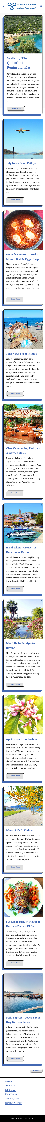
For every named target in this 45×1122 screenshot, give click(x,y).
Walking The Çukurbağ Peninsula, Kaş (19, 62)
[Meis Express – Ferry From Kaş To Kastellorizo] (23, 993)
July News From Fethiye (21, 163)
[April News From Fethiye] (23, 714)
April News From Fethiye (21, 739)
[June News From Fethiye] (23, 329)
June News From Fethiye (21, 353)
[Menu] (3, 6)
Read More (18, 109)
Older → (36, 1071)
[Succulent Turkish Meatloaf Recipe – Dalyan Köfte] (23, 897)
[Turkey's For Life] (22, 6)
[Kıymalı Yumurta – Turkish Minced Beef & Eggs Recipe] (23, 230)
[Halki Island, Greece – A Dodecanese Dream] (23, 523)
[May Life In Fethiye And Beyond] (23, 619)
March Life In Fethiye (19, 830)
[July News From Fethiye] (23, 139)
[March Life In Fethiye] (23, 806)
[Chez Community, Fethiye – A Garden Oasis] (23, 424)
